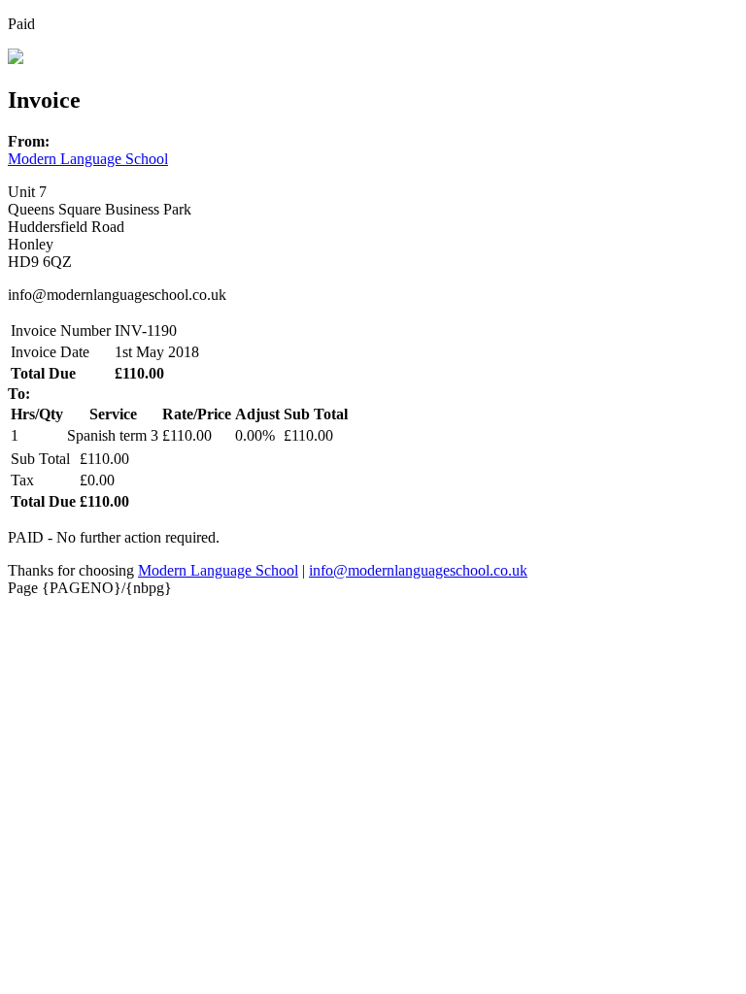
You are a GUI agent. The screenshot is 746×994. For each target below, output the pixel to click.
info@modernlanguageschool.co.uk (418, 570)
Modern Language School (88, 158)
